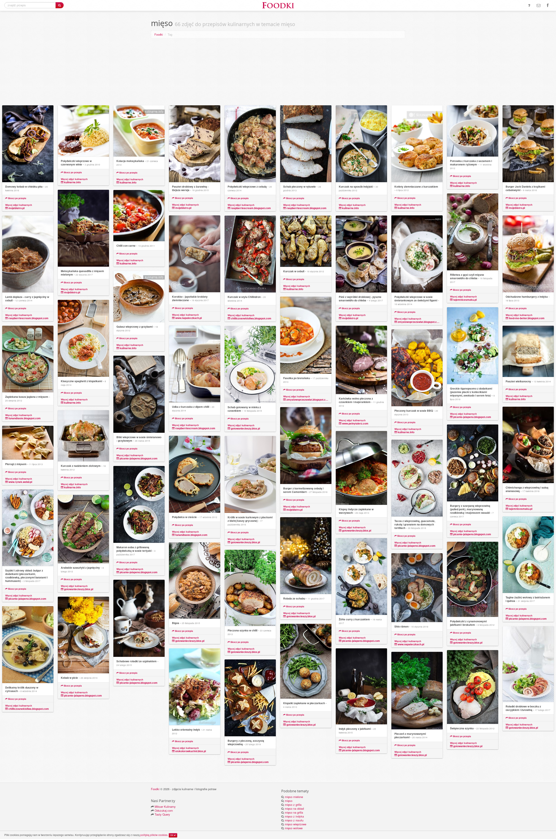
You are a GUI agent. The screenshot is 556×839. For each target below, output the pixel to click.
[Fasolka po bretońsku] (305, 335)
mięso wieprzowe (295, 824)
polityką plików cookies (153, 835)
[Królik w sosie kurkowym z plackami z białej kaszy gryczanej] (250, 474)
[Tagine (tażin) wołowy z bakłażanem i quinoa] (528, 554)
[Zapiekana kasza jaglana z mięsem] (27, 359)
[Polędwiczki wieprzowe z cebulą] (250, 143)
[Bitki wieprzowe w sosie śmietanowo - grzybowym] (139, 394)
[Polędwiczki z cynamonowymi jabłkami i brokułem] (472, 579)
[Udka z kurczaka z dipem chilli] (194, 364)
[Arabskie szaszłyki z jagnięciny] (83, 529)
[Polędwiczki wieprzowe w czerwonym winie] (83, 131)
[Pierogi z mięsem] (27, 443)
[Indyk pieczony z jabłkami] (361, 686)
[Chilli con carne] (139, 215)
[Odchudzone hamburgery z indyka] (528, 253)
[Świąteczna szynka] (472, 687)
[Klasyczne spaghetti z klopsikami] (83, 338)
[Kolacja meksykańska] (139, 131)
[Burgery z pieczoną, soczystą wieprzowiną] (250, 698)
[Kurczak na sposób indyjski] (361, 143)
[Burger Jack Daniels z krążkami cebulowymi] (528, 143)
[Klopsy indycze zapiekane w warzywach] (361, 468)
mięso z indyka (294, 816)
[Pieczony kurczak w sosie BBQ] (417, 367)
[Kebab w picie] (83, 635)
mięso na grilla (294, 812)
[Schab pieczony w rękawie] (305, 143)
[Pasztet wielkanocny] (528, 351)
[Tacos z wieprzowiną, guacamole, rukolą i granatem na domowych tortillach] (417, 478)
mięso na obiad (294, 808)
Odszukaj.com (164, 810)
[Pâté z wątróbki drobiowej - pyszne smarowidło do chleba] (361, 254)
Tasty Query (162, 814)
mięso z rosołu (294, 820)
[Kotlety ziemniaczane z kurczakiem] (417, 143)
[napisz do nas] (538, 5)
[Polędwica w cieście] (194, 474)
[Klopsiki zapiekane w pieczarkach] (305, 661)
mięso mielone (294, 797)
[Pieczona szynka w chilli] (250, 588)
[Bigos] (194, 580)
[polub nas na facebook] (548, 5)
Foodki (158, 34)
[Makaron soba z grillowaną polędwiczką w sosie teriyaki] (139, 504)
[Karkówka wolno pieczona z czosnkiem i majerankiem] (361, 360)
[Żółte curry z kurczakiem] (361, 576)
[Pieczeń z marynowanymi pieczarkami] (417, 691)
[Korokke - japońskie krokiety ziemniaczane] (194, 253)
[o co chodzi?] (529, 5)
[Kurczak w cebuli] (305, 241)
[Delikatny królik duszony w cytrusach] (27, 644)
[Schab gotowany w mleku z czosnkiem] (250, 364)
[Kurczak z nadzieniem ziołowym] (83, 436)
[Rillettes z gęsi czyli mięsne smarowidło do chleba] (472, 232)
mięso (288, 801)
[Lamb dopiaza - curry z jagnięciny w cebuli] (27, 254)
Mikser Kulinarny (165, 806)
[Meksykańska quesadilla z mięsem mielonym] (83, 228)
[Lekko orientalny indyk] (194, 686)
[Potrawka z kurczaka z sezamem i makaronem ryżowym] (472, 131)
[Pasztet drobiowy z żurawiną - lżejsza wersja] (194, 143)
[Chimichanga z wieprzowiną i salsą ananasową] (528, 445)
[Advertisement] (278, 72)
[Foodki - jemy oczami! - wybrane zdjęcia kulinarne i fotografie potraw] (278, 5)
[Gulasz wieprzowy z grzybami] (139, 296)
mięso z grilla (293, 805)
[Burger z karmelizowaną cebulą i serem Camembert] (305, 445)
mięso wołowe (294, 828)
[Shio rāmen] (417, 587)
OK (172, 835)
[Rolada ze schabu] (305, 555)
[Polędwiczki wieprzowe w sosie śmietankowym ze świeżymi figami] (417, 254)
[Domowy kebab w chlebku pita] (27, 143)
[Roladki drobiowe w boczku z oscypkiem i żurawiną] (528, 664)
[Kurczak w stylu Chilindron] (250, 254)
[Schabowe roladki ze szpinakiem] (139, 618)
